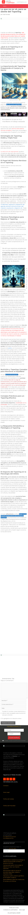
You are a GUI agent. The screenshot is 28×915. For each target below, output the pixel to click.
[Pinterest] (14, 779)
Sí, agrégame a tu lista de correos (11, 718)
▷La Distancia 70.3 (8, 838)
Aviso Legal (6, 792)
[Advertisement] (14, 594)
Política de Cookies (8, 799)
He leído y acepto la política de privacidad (14, 740)
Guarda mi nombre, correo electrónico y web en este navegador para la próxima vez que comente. (13, 713)
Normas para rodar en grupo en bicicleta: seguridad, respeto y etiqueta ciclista (12, 872)
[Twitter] (7, 779)
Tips (13, 678)
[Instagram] (4, 779)
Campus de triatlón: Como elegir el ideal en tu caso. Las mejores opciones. (13, 867)
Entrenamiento (6, 678)
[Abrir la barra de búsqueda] (26, 6)
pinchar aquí (12, 848)
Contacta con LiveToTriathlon (10, 909)
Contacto (5, 785)
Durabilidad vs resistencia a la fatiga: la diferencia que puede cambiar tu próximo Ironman (14, 861)
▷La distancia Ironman (9, 836)
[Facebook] (11, 779)
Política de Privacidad (9, 805)
